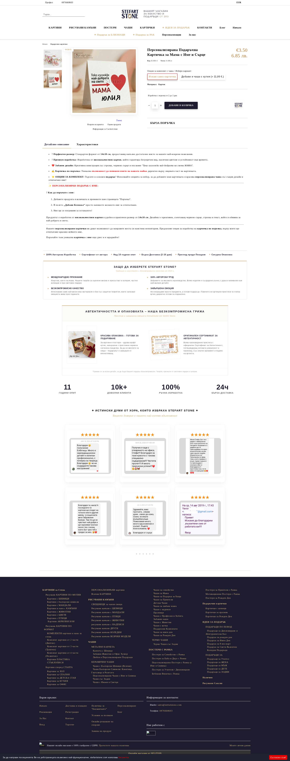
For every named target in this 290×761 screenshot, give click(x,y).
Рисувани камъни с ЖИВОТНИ (107, 620)
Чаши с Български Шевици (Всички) (112, 666)
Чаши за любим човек (165, 606)
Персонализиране (127, 706)
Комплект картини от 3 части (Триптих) (61, 648)
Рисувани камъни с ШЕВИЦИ (107, 608)
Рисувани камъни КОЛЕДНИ (106, 632)
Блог (222, 27)
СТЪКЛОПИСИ (55, 662)
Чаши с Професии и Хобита (168, 616)
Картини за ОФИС (57, 684)
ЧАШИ (128, 27)
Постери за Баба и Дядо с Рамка (169, 658)
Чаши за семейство (163, 590)
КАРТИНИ (55, 27)
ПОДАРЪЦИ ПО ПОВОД (219, 627)
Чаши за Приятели (163, 599)
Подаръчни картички (58, 44)
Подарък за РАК (145, 34)
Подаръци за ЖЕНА (217, 662)
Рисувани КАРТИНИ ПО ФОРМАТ (58, 627)
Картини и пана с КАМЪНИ (62, 608)
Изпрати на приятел (95, 124)
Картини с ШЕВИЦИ (58, 598)
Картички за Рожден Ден (219, 616)
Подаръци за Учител (218, 659)
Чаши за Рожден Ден (164, 635)
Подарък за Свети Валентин (222, 647)
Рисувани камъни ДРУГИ (104, 628)
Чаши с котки (160, 625)
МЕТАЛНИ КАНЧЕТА (103, 647)
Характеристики (87, 144)
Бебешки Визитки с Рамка (165, 674)
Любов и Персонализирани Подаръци (113, 657)
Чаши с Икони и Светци (105, 682)
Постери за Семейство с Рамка (168, 654)
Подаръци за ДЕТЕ (217, 669)
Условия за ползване (102, 715)
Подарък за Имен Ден (218, 640)
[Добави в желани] (245, 95)
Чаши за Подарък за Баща (167, 596)
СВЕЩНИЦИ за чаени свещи (106, 604)
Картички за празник (217, 612)
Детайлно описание (56, 144)
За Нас (43, 718)
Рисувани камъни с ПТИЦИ (106, 616)
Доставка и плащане (76, 706)
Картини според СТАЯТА (59, 667)
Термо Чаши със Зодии (165, 644)
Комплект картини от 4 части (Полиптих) (61, 654)
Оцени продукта (114, 124)
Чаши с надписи (162, 609)
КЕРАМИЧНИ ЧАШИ (102, 662)
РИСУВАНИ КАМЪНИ (82, 27)
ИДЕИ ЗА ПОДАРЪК (177, 27)
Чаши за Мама (161, 593)
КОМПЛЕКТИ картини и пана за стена (63, 635)
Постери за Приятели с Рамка (221, 590)
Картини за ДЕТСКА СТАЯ (61, 678)
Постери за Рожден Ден (218, 598)
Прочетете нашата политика (114, 745)
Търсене (69, 724)
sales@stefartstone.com (170, 705)
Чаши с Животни (162, 622)
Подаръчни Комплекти (165, 629)
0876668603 (67, 2)
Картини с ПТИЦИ (57, 618)
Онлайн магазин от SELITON (145, 753)
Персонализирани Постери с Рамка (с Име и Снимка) (171, 664)
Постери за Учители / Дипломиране (171, 669)
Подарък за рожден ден (219, 637)
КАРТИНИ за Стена (53, 590)
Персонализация (171, 34)
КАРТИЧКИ (147, 27)
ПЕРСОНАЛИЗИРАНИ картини (107, 590)
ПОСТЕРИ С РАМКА (160, 649)
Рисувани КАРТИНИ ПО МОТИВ (63, 595)
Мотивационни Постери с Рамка (223, 594)
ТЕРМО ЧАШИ (160, 640)
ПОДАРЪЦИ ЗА (214, 655)
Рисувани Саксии (212, 683)
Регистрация (72, 712)
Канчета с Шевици (103, 651)
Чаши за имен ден (163, 632)
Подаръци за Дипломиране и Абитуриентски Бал (222, 632)
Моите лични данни (240, 745)
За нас (192, 34)
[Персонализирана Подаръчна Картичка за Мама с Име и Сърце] (104, 114)
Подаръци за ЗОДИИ (218, 672)
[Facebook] (246, 2)
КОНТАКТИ (204, 27)
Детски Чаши (160, 603)
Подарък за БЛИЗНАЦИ (111, 34)
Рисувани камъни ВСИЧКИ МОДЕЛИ (111, 636)
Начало (237, 27)
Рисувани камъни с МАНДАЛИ (107, 612)
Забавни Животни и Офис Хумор (110, 654)
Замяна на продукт (102, 731)
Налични (208, 677)
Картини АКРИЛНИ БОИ (61, 621)
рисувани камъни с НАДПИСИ (107, 624)
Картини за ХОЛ (55, 671)
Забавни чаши (160, 619)
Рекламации (45, 712)
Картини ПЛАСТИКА (58, 659)
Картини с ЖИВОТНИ (59, 611)
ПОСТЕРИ (110, 27)
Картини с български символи (63, 602)
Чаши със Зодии (101, 679)
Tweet (119, 120)
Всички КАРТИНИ (101, 594)
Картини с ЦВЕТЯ (56, 615)
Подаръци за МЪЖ (217, 665)
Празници (158, 612)
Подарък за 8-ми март (219, 644)
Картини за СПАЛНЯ (58, 674)
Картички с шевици (216, 608)
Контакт (69, 718)
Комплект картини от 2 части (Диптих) (61, 641)
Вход (42, 724)
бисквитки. (124, 757)
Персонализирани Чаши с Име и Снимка (114, 675)
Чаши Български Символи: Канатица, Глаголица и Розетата (111, 671)
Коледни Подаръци (217, 650)
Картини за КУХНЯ (57, 681)
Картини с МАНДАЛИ (59, 605)
